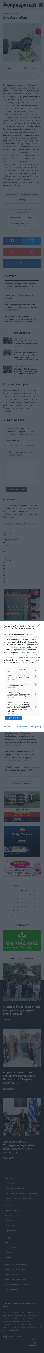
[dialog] (22, 676)
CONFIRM (13, 718)
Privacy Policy (36, 727)
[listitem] (22, 670)
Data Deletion (8, 727)
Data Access (22, 727)
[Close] (39, 626)
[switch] (35, 676)
